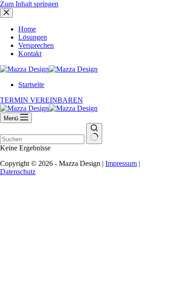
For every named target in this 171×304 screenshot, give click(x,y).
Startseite (31, 84)
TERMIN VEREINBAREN (41, 100)
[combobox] (42, 139)
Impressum (121, 163)
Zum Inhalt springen (29, 4)
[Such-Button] (94, 133)
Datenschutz (18, 171)
